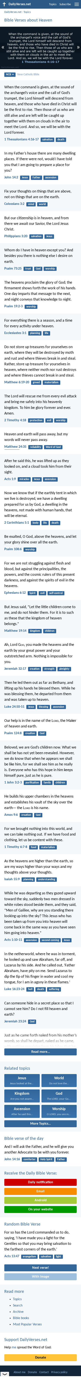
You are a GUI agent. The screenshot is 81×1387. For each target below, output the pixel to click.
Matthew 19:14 (15, 631)
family (47, 782)
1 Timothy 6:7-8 (15, 847)
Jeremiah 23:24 (15, 1021)
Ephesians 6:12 (15, 593)
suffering (54, 989)
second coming (50, 940)
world (42, 204)
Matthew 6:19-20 (16, 382)
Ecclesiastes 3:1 (15, 333)
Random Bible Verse (22, 1224)
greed (36, 382)
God (38, 268)
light (58, 1256)
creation (35, 669)
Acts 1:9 (10, 479)
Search (17, 1305)
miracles (24, 479)
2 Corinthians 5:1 (16, 523)
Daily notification (40, 1182)
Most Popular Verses (27, 1324)
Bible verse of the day (23, 1139)
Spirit (32, 593)
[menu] (76, 6)
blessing (43, 707)
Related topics (17, 1068)
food (33, 847)
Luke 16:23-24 (14, 989)
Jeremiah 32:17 (15, 669)
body (35, 523)
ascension (50, 177)
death (60, 139)
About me (19, 1372)
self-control (56, 593)
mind (31, 204)
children (49, 631)
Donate (40, 1357)
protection (36, 420)
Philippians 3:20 (15, 236)
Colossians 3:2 (14, 204)
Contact (44, 1372)
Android (41, 1200)
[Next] (40, 1040)
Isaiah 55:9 (12, 879)
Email (40, 1191)
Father (36, 177)
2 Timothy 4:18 (15, 420)
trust (28, 268)
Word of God (53, 447)
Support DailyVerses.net (25, 1340)
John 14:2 (11, 177)
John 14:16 (12, 1159)
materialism (51, 382)
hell (30, 989)
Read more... (40, 1052)
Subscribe (65, 4)
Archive (18, 1312)
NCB (8, 74)
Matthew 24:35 (15, 447)
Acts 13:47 (11, 1256)
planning (35, 333)
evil (49, 420)
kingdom (35, 631)
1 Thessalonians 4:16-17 (21, 139)
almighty (64, 669)
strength (49, 669)
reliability (35, 447)
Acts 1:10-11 (13, 940)
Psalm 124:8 (13, 733)
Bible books (21, 1318)
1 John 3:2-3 (13, 782)
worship (50, 268)
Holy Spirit (46, 1159)
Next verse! (40, 1268)
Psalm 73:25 (13, 268)
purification (32, 782)
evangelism (29, 1256)
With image (40, 1276)
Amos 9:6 (11, 815)
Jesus (25, 177)
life (46, 333)
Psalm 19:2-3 (13, 306)
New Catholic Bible (28, 74)
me (14, 1347)
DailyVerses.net (12, 12)
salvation (47, 139)
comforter (30, 1159)
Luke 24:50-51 (14, 707)
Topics (52, 4)
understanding (46, 879)
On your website (40, 1209)
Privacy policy (59, 1372)
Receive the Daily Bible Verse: (30, 1173)
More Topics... (40, 1123)
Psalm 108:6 (13, 549)
